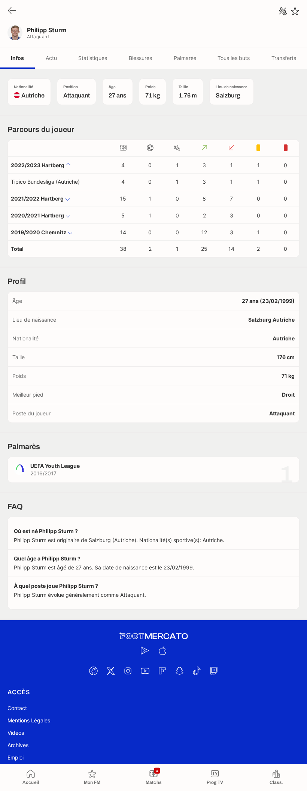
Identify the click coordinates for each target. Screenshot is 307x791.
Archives (17, 745)
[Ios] (162, 650)
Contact (17, 708)
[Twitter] (110, 670)
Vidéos (15, 733)
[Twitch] (213, 670)
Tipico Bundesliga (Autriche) (45, 181)
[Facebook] (93, 670)
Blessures (140, 58)
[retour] (11, 11)
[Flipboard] (162, 670)
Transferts (283, 58)
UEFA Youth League (55, 466)
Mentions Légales (28, 720)
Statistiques (92, 58)
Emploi (15, 757)
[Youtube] (145, 670)
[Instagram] (127, 670)
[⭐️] (295, 11)
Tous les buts (234, 58)
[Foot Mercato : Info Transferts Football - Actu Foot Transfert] (153, 636)
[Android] (145, 650)
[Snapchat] (179, 670)
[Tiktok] (196, 670)
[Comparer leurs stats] (283, 11)
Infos (17, 58)
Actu (51, 58)
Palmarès (185, 58)
